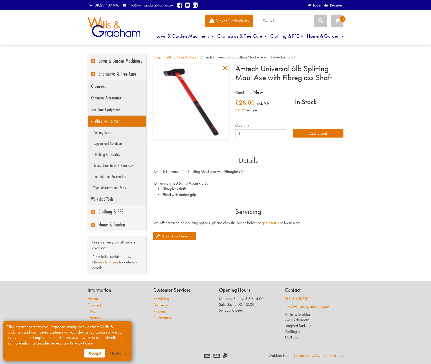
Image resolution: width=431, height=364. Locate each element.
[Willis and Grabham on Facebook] (179, 5)
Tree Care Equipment (105, 109)
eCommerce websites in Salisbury (317, 355)
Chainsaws (98, 86)
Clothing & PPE (285, 36)
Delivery (160, 305)
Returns (159, 311)
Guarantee (162, 318)
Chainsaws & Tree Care (240, 36)
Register (336, 5)
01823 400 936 (107, 5)
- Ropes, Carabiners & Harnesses (112, 165)
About (93, 299)
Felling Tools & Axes (180, 57)
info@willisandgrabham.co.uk (151, 5)
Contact (94, 305)
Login (317, 5)
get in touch (270, 222)
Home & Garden (324, 36)
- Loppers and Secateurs (106, 143)
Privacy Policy (81, 343)
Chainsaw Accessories (106, 98)
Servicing (161, 299)
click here (110, 262)
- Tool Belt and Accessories (108, 176)
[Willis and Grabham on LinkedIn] (195, 5)
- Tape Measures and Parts (108, 188)
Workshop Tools (102, 199)
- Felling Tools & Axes (105, 121)
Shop (157, 57)
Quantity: (243, 125)
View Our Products (232, 21)
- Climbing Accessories (105, 154)
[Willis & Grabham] (114, 27)
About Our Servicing (178, 236)
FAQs (92, 311)
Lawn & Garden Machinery (183, 36)
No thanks (118, 353)
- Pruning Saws (101, 132)
